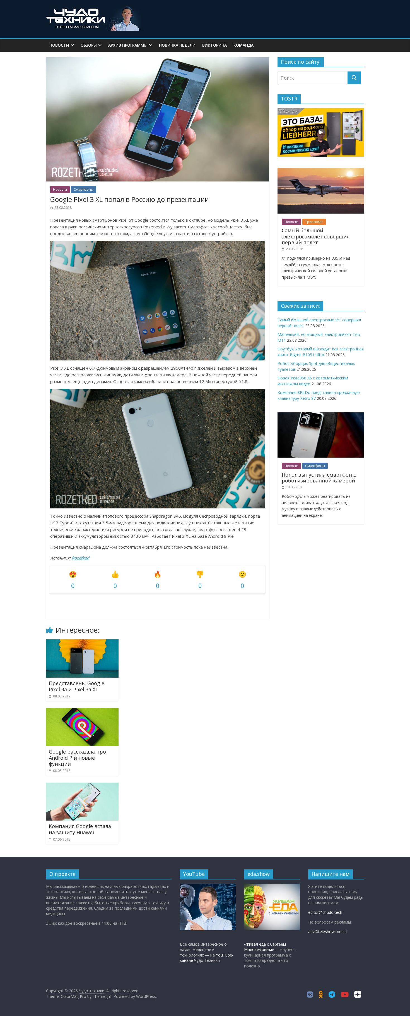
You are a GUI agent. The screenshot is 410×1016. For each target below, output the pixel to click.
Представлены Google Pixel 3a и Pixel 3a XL (76, 686)
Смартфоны (83, 189)
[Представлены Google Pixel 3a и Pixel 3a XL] (82, 643)
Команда (243, 45)
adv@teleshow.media (327, 931)
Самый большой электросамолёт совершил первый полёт (315, 236)
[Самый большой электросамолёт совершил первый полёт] (321, 171)
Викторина (214, 45)
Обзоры (89, 45)
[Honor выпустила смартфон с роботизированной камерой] (321, 415)
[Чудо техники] (95, 9)
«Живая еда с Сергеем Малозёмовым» (265, 946)
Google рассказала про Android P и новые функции (77, 757)
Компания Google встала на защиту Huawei (80, 829)
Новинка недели (177, 45)
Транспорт (314, 221)
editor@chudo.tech (325, 912)
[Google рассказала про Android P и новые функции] (82, 711)
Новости (59, 45)
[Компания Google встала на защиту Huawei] (82, 786)
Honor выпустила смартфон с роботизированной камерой (319, 477)
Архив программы (128, 45)
